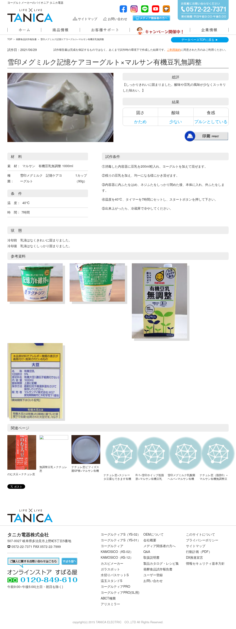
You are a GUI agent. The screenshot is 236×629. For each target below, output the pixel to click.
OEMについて (153, 534)
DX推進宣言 (194, 557)
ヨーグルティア (112, 545)
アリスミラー (110, 604)
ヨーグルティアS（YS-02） (121, 534)
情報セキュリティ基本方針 (205, 563)
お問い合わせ (117, 19)
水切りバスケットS (115, 575)
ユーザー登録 (153, 575)
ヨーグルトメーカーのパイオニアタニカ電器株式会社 (30, 15)
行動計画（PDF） (199, 551)
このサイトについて (200, 534)
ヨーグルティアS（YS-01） (121, 540)
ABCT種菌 (108, 598)
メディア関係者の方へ (151, 18)
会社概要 (149, 540)
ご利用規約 (174, 49)
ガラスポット (110, 569)
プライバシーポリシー (202, 540)
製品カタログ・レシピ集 (161, 563)
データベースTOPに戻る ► (199, 39)
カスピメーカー (112, 563)
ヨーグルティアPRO (115, 586)
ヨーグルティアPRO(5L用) (120, 592)
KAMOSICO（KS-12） (117, 557)
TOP (9, 39)
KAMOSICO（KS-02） (117, 551)
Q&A (146, 551)
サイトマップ (87, 19)
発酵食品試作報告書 (26, 39)
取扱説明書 (151, 557)
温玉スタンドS (111, 580)
